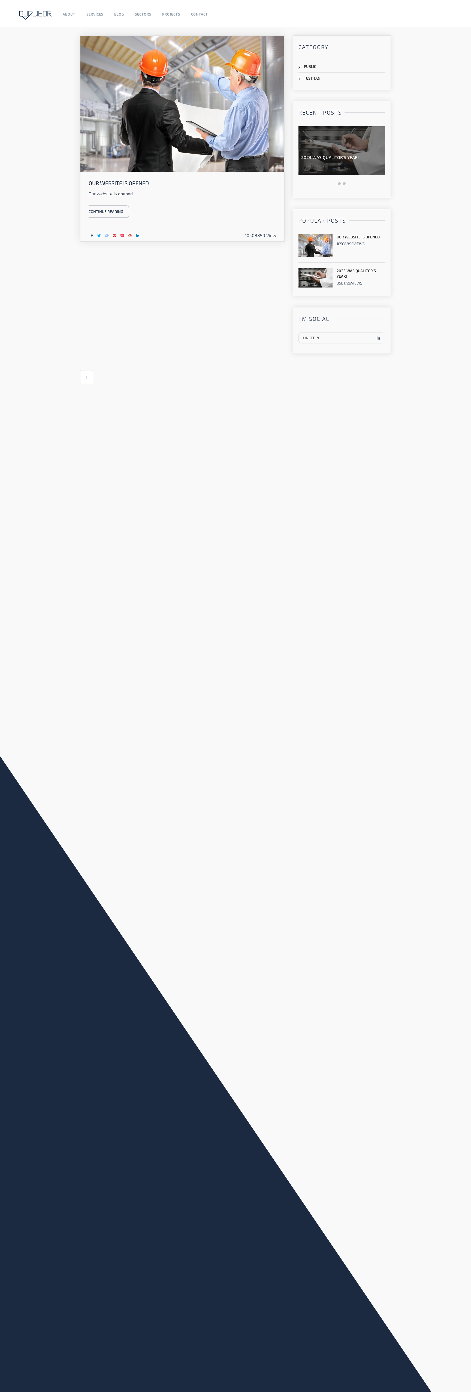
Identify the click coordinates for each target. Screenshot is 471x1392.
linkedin (311, 338)
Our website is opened (358, 237)
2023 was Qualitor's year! (330, 157)
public (310, 66)
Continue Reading (106, 211)
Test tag (312, 78)
